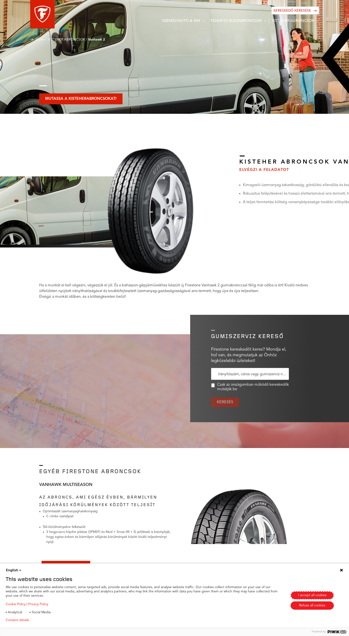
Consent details (17, 620)
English (12, 570)
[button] (42, 14)
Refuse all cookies (312, 605)
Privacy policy (47, 620)
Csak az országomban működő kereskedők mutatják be (253, 387)
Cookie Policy (16, 604)
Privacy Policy (38, 604)
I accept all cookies (312, 595)
